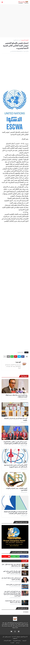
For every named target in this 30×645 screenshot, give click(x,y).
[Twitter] (19, 356)
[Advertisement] (15, 21)
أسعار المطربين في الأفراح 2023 (13, 584)
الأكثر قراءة (24, 561)
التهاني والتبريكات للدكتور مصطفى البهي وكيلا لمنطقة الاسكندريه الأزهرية (12, 572)
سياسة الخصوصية (17, 640)
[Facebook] (22, 356)
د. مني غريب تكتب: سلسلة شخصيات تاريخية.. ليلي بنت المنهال (13, 601)
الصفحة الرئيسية (24, 40)
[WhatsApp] (12, 356)
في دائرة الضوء (17, 40)
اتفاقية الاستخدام (7, 640)
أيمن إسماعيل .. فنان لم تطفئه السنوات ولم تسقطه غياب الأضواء (11, 578)
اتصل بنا (12, 642)
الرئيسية (24, 640)
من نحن (17, 642)
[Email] (8, 356)
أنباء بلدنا (18, 362)
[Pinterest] (15, 356)
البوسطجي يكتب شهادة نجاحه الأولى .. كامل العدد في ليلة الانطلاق (11, 565)
